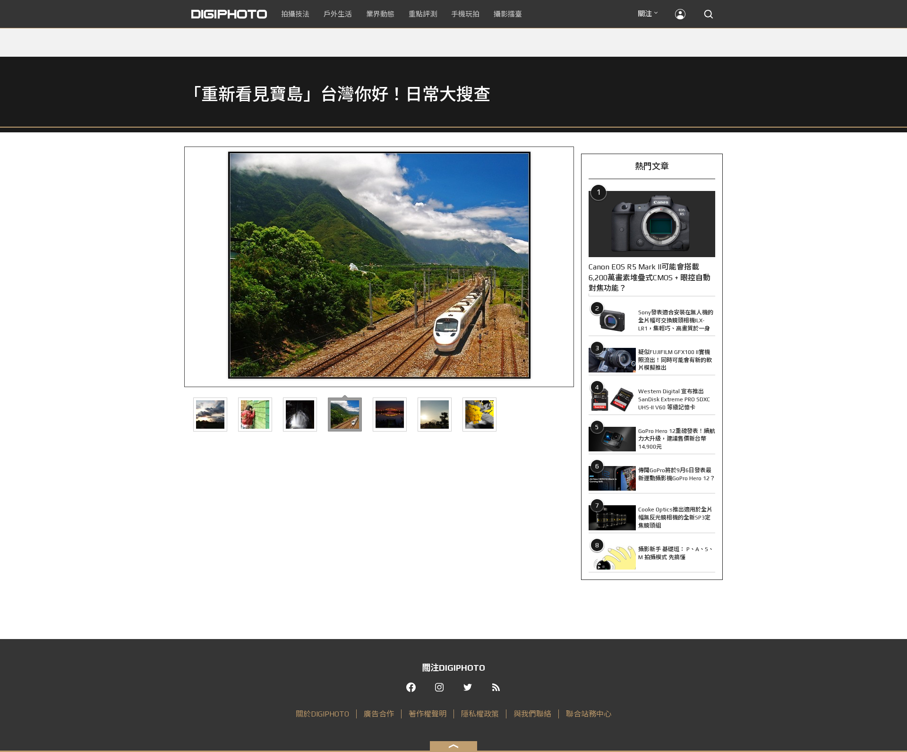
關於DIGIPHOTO (322, 713)
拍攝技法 (295, 14)
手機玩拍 (465, 14)
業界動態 (380, 14)
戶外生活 (338, 14)
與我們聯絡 (532, 713)
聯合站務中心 (588, 713)
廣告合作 (379, 713)
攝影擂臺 (508, 14)
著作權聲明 (427, 713)
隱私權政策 (480, 713)
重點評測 (423, 14)
